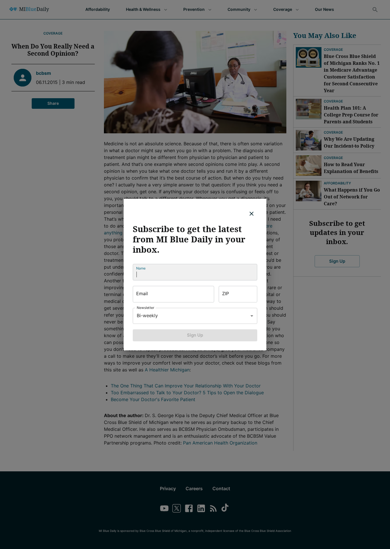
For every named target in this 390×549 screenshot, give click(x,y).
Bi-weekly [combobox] (147, 315)
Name (141, 268)
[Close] (251, 213)
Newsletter (145, 307)
